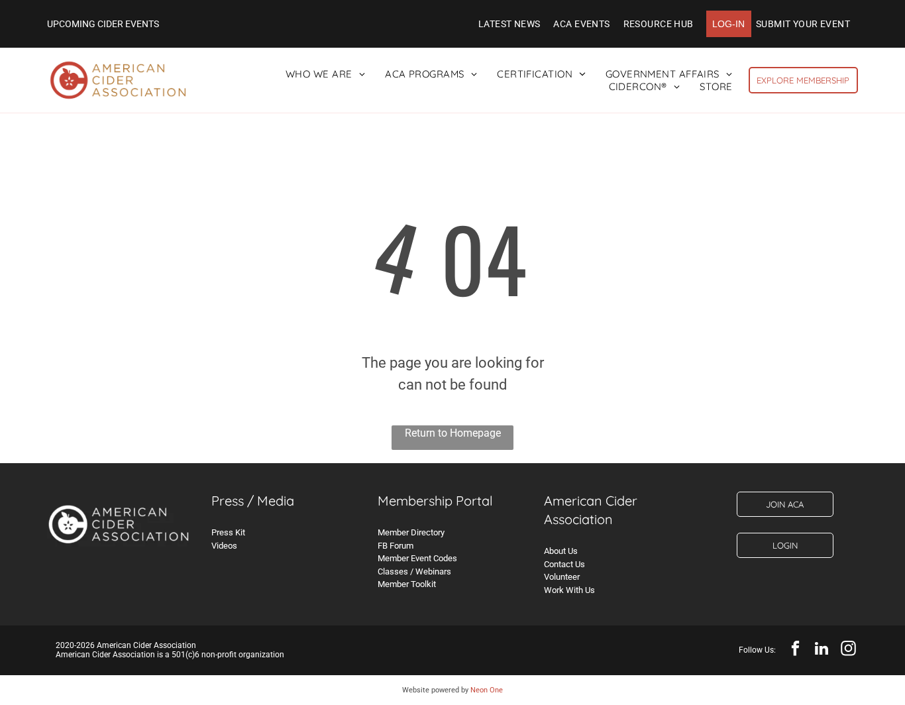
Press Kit (228, 532)
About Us (561, 551)
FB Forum (395, 546)
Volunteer (562, 577)
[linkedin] (821, 650)
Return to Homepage (453, 433)
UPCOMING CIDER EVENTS (103, 24)
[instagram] (848, 650)
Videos (224, 546)
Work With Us (569, 590)
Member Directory (411, 532)
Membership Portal (435, 500)
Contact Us (564, 564)
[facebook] (795, 650)
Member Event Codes (417, 558)
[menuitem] (509, 24)
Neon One (486, 690)
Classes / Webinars (414, 571)
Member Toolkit (407, 584)
